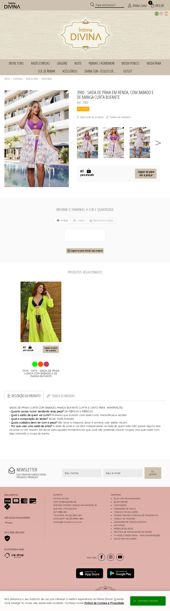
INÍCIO (7, 79)
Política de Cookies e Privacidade (104, 603)
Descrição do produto (26, 395)
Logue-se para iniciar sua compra (86, 251)
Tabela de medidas (63, 395)
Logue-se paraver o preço (146, 173)
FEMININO (17, 79)
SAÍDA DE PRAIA (32, 79)
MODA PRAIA (46, 79)
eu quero (153, 473)
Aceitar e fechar (148, 601)
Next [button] (158, 142)
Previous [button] (73, 142)
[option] (90, 142)
